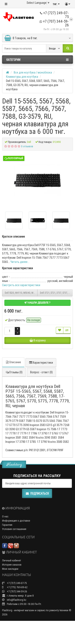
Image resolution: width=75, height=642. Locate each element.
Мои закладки (10, 569)
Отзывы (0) (15, 372)
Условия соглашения (14, 529)
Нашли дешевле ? (39, 302)
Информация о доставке (16, 520)
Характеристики (42, 362)
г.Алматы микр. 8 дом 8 (20, 595)
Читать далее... (19, 262)
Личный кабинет (11, 560)
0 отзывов (27, 146)
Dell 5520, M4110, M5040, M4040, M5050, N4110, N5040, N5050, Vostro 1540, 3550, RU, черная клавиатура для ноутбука (21, 292)
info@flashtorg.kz (16, 600)
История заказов (11, 564)
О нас (5, 516)
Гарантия (7, 525)
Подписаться (39, 493)
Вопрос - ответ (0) (41, 372)
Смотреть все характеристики (21, 285)
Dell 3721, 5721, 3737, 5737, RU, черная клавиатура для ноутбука (56, 292)
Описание (15, 362)
